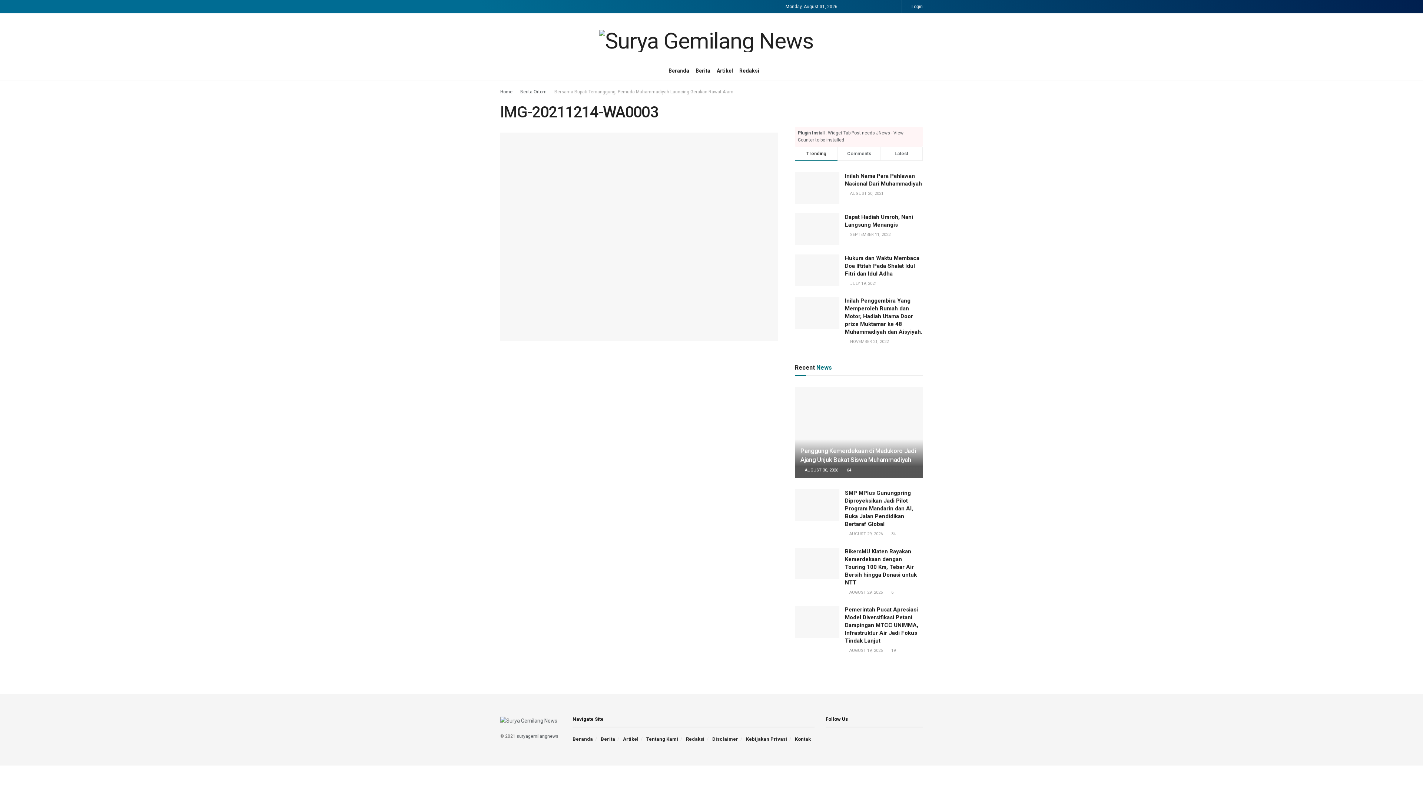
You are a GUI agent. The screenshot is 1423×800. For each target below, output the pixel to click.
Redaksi (749, 71)
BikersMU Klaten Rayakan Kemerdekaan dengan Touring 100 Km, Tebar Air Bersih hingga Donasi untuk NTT (881, 567)
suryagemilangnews (537, 736)
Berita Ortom (533, 91)
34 (893, 533)
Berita (703, 71)
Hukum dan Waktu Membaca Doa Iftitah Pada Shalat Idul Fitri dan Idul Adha (882, 266)
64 (848, 470)
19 (893, 650)
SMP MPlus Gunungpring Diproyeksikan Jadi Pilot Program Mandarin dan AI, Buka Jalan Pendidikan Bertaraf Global (879, 508)
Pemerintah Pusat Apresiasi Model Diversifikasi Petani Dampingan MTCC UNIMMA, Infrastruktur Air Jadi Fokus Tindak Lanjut (881, 625)
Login (916, 6)
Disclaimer (725, 739)
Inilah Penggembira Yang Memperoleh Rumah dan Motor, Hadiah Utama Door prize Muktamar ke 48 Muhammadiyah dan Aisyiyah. (883, 316)
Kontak (803, 739)
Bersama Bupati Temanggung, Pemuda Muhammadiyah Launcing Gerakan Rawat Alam (643, 91)
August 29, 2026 (865, 533)
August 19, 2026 (865, 650)
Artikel (725, 71)
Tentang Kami (662, 739)
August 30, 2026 (821, 470)
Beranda (679, 71)
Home (506, 91)
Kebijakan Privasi (766, 739)
